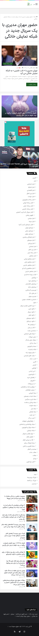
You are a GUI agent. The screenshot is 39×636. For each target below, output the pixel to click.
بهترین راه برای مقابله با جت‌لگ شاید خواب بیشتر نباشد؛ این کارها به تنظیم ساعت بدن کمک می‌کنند (14, 572)
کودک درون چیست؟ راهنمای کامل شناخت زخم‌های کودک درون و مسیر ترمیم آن (14, 535)
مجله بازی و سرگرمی (30, 399)
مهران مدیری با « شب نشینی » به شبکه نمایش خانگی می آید (21, 72)
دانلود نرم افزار (31, 321)
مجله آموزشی (32, 393)
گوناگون (34, 368)
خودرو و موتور (32, 296)
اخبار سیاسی (31, 218)
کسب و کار (31, 418)
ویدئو (34, 459)
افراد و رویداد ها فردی (30, 275)
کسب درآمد (33, 359)
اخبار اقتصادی (31, 190)
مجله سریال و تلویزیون (28, 427)
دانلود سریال (31, 312)
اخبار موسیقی (31, 240)
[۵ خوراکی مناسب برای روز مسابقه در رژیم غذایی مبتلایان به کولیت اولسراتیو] (31, 555)
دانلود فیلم (32, 315)
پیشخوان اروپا (32, 281)
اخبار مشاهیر (32, 256)
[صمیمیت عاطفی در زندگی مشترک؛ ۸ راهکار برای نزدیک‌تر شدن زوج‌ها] (31, 499)
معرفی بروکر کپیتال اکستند (23, 616)
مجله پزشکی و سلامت (30, 402)
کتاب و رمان (31, 328)
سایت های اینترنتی (29, 356)
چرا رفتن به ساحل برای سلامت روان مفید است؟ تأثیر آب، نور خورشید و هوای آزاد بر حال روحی (13, 517)
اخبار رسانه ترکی (28, 206)
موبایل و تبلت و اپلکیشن (28, 387)
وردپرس (34, 484)
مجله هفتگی (32, 412)
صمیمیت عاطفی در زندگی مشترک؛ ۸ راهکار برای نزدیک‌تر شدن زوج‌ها (14, 497)
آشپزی (34, 178)
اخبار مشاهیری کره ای (28, 268)
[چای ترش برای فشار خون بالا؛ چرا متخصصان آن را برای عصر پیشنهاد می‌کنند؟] (31, 563)
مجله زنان (33, 409)
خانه (35, 17)
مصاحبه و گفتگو (32, 449)
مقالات (34, 455)
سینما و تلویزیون (31, 346)
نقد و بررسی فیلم (28, 440)
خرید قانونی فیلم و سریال (27, 306)
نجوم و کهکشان (30, 390)
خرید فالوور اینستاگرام (21, 614)
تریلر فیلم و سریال (28, 434)
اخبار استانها (31, 187)
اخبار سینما (32, 221)
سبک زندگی (33, 343)
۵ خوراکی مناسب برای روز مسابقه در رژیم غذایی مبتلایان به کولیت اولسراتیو (13, 553)
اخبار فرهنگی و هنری (29, 237)
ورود (35, 474)
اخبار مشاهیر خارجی (29, 265)
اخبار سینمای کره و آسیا (26, 225)
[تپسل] (5, 122)
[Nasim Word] (29, 4)
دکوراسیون (31, 374)
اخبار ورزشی (31, 243)
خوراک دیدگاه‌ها (31, 481)
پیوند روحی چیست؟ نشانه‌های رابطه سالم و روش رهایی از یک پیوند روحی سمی (13, 525)
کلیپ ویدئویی (30, 462)
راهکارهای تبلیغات (27, 421)
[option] (19, 106)
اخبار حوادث (31, 197)
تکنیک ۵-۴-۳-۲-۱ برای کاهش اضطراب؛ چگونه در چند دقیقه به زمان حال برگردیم (20, 114)
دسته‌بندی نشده (32, 331)
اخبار (35, 181)
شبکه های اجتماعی (29, 334)
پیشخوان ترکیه (32, 287)
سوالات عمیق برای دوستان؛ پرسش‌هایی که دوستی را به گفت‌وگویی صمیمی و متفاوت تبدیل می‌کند (14, 582)
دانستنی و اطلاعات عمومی (29, 299)
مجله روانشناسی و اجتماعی (27, 424)
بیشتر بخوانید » (32, 84)
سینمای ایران (29, 228)
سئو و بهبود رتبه (30, 353)
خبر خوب (32, 415)
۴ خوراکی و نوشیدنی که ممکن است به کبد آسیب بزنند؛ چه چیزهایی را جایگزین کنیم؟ (14, 507)
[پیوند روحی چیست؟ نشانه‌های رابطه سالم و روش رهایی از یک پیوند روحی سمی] (31, 527)
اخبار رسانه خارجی (27, 209)
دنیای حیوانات (32, 337)
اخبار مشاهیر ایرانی (29, 259)
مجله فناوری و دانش (29, 446)
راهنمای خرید (31, 377)
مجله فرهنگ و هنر (29, 443)
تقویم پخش (29, 215)
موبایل (12, 614)
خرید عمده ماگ (33, 614)
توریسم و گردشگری (31, 290)
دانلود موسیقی (30, 318)
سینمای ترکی (29, 231)
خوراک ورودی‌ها (31, 477)
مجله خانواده (32, 406)
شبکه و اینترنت (32, 349)
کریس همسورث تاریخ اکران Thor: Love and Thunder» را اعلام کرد (19, 165)
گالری (34, 362)
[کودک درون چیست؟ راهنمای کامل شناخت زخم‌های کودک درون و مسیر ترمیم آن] (31, 536)
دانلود (34, 303)
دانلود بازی (31, 309)
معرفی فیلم (30, 437)
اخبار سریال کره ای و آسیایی (24, 212)
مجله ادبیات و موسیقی (30, 396)
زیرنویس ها (31, 324)
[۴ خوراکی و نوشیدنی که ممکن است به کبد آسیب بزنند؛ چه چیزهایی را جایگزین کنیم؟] (31, 508)
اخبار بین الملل (31, 193)
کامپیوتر (32, 381)
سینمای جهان (29, 234)
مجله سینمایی (31, 431)
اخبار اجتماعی (31, 184)
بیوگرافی (34, 278)
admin (34, 68)
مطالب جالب (32, 452)
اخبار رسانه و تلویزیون (28, 200)
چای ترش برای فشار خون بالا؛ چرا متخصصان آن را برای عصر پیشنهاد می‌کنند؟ (15, 563)
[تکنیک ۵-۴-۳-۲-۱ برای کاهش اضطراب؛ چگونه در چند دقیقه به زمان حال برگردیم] (31, 546)
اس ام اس (32, 371)
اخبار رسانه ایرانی (28, 203)
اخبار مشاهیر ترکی (29, 262)
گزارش (34, 365)
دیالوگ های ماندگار (31, 340)
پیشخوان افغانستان (31, 284)
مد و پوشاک (31, 384)
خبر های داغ (32, 293)
